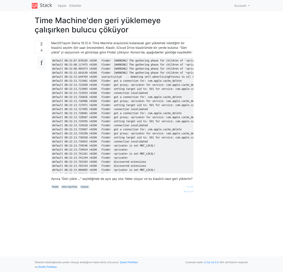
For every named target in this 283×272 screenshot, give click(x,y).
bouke (190, 186)
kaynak (189, 191)
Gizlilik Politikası (47, 266)
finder (55, 186)
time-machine (69, 186)
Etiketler (75, 6)
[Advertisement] (122, 220)
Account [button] (240, 6)
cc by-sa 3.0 (211, 262)
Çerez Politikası (129, 262)
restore (84, 186)
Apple (62, 6)
